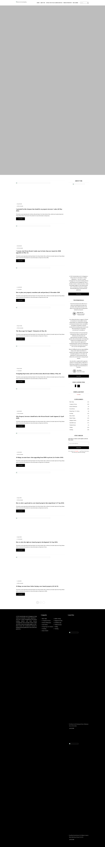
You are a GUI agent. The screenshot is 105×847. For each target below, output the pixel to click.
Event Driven (72, 408)
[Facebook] (75, 386)
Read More (78, 294)
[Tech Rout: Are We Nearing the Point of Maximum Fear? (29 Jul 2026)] (79, 670)
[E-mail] (78, 386)
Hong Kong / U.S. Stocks (74, 411)
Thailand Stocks (73, 425)
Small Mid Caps (73, 422)
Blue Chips (72, 401)
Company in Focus (73, 404)
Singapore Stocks (73, 420)
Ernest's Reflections (73, 406)
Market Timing (72, 418)
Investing (71, 413)
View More (78, 376)
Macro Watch (72, 415)
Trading (71, 427)
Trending (71, 429)
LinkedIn (76, 451)
